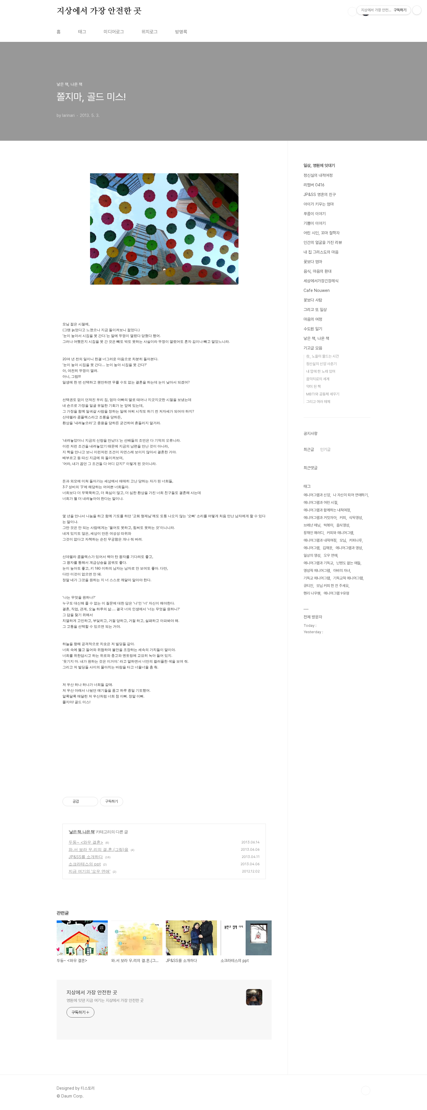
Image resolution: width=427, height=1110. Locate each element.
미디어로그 (114, 32)
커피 (343, 517)
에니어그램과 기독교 (318, 563)
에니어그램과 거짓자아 (320, 517)
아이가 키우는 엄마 (319, 204)
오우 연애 (330, 555)
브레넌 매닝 (312, 525)
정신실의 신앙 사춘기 (321, 364)
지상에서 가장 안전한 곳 (99, 11)
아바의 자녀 (341, 570)
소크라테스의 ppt (85, 863)
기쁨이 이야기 (315, 223)
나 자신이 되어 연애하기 (350, 495)
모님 (343, 540)
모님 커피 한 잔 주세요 (332, 585)
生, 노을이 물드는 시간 (322, 356)
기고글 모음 (313, 348)
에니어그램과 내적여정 (320, 540)
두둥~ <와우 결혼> (86, 842)
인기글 (325, 449)
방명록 (181, 32)
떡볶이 (328, 525)
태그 (82, 32)
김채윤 (327, 548)
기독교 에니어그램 (317, 578)
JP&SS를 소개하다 (86, 856)
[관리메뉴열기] (416, 10)
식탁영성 (355, 517)
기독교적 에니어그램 (348, 578)
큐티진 (308, 585)
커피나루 (355, 540)
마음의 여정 (313, 319)
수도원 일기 (313, 328)
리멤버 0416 (314, 185)
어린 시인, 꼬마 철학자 (322, 233)
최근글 (309, 449)
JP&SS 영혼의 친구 (320, 194)
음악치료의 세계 (317, 379)
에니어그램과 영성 (349, 548)
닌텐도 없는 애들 (348, 563)
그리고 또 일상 (315, 309)
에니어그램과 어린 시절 (320, 502)
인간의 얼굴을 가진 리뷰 (323, 242)
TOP (365, 1090)
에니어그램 (312, 548)
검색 (352, 11)
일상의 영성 (312, 555)
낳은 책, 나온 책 (81, 831)
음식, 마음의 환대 (317, 271)
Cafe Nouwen (317, 290)
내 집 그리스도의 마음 (321, 252)
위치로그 (149, 32)
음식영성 (342, 525)
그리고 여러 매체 (318, 401)
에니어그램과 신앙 (317, 495)
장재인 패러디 (314, 533)
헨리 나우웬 (312, 593)
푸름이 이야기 (315, 213)
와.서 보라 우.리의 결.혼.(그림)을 (98, 849)
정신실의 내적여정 (318, 175)
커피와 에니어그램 (340, 533)
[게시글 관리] (91, 801)
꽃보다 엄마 (313, 261)
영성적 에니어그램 (317, 570)
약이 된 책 (313, 386)
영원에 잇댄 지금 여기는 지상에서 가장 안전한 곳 (105, 1000)
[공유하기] (84, 801)
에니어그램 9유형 (336, 593)
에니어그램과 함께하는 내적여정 (327, 510)
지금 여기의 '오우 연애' (89, 871)
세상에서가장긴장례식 (321, 281)
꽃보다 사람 (313, 300)
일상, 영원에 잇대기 (319, 165)
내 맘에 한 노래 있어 (320, 371)
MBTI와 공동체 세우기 (322, 394)
